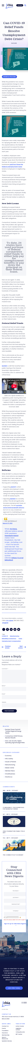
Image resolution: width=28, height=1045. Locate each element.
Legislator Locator (18, 1029)
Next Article (20, 647)
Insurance (5, 1033)
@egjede (5, 623)
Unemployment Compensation (11, 641)
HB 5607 (4, 366)
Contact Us (5, 1026)
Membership (5, 1035)
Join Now (19, 5)
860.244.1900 (5, 1019)
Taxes (20, 638)
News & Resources (5, 1038)
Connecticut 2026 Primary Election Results (14, 737)
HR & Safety (9, 759)
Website (4, 702)
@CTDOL (13, 529)
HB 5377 (13, 487)
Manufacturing (14, 636)
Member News (10, 771)
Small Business (10, 774)
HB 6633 (13, 499)
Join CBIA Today (14, 988)
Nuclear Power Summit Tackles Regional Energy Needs (13, 731)
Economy (8, 756)
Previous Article (8, 647)
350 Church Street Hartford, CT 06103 (13, 1016)
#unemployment (11, 536)
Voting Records (20, 1032)
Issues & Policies (10, 762)
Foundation (5, 1030)
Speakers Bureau (7, 1041)
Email (3, 694)
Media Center (9, 768)
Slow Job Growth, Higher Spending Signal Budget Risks (15, 741)
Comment (5, 668)
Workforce (8, 777)
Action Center (20, 1026)
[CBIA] (9, 6)
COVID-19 (5, 636)
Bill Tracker (19, 1034)
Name (4, 686)
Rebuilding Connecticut (9, 638)
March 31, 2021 (7, 523)
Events (4, 1028)
